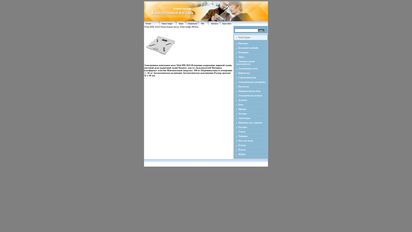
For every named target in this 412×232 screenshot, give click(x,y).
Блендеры (243, 52)
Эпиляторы (244, 118)
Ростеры (242, 127)
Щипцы (242, 109)
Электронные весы (248, 68)
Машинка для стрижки (250, 122)
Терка (241, 57)
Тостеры (242, 113)
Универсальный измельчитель (245, 62)
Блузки (242, 145)
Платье (242, 150)
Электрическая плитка (250, 95)
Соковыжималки (247, 77)
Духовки (242, 100)
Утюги (241, 131)
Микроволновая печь (249, 91)
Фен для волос (245, 141)
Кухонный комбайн (248, 48)
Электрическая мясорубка (252, 82)
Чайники (243, 136)
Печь (240, 104)
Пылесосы (243, 86)
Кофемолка (244, 73)
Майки (241, 154)
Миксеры (243, 43)
